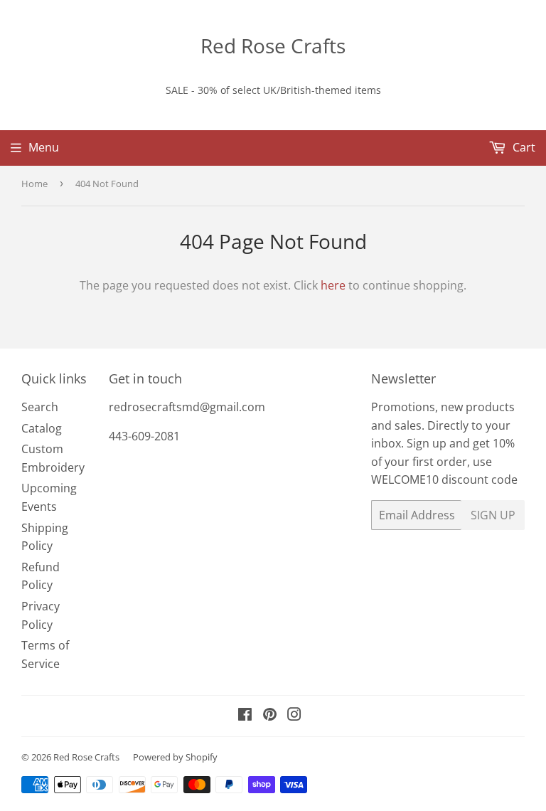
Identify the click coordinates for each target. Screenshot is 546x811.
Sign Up (493, 515)
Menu (43, 147)
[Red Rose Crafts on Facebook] (244, 715)
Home (34, 183)
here (333, 285)
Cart (522, 147)
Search (39, 407)
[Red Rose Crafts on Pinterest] (269, 715)
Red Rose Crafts (273, 45)
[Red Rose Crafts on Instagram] (294, 715)
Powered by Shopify (175, 757)
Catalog (41, 428)
